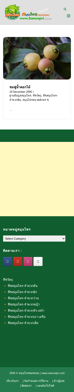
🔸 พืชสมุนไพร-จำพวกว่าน (21, 298)
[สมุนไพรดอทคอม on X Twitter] (38, 261)
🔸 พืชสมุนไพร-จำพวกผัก (20, 292)
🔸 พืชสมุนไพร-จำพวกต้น (20, 285)
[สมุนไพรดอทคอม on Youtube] (17, 261)
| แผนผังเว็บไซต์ (45, 385)
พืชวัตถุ (37, 95)
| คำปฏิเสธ (58, 380)
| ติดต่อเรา (26, 385)
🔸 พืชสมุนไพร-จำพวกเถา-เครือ (24, 316)
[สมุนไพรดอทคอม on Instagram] (27, 261)
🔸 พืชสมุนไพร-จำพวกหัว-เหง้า (23, 310)
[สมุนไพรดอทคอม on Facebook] (7, 261)
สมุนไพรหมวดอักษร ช (36, 99)
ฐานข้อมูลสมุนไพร (20, 95)
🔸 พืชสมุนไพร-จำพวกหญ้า (21, 304)
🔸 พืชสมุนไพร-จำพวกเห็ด (20, 323)
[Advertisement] (37, 179)
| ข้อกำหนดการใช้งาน (35, 380)
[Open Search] (65, 9)
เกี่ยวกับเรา (12, 380)
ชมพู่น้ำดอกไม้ (19, 87)
